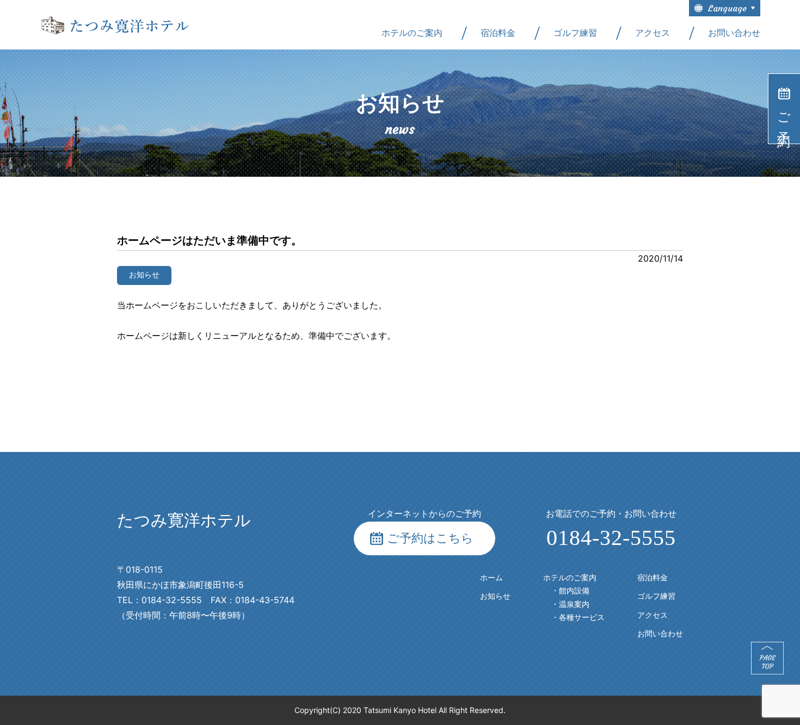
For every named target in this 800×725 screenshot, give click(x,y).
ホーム (491, 578)
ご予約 (784, 116)
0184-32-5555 (611, 537)
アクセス (652, 33)
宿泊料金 (498, 33)
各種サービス (582, 618)
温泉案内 (574, 604)
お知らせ (495, 596)
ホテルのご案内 (411, 33)
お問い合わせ (734, 33)
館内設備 (574, 591)
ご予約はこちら (430, 538)
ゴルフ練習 (575, 33)
